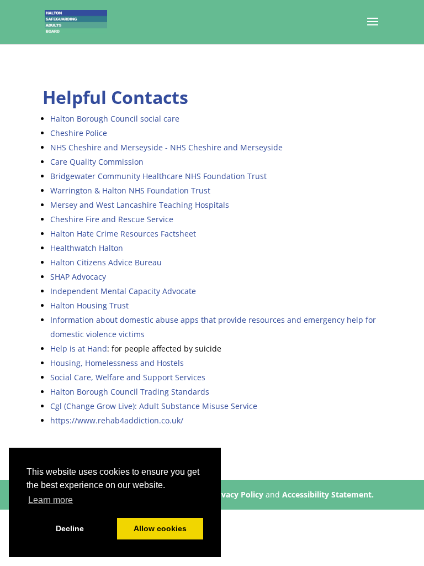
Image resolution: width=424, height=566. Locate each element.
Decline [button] (70, 528)
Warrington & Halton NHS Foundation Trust (130, 190)
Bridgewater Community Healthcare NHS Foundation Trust (158, 176)
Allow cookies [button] (160, 528)
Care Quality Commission (97, 161)
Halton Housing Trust (89, 305)
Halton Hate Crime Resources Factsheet (123, 233)
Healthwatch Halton (86, 248)
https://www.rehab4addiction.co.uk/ (116, 420)
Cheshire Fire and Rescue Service (111, 219)
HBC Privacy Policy (228, 494)
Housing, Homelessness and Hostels (117, 363)
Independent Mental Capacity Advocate (123, 291)
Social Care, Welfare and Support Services (127, 377)
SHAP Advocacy (78, 276)
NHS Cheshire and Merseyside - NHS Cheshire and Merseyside (166, 147)
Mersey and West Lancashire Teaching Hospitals (139, 205)
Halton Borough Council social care (114, 118)
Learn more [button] (50, 500)
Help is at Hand (78, 348)
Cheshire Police (78, 133)
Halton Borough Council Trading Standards (129, 391)
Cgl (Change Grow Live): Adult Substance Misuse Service (153, 406)
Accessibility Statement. (328, 494)
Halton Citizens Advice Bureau (106, 262)
